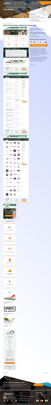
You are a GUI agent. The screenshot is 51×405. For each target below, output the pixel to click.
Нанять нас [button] (38, 384)
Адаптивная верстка (36, 36)
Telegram (16, 401)
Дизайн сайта (34, 35)
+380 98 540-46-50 (39, 0)
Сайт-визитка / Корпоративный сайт (38, 17)
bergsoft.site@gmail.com (11, 398)
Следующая (45, 372)
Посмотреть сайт (32, 64)
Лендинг (21, 394)
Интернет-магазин (34, 19)
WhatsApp (11, 401)
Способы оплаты (38, 398)
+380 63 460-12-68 (32, 0)
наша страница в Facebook (41, 394)
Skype (4, 401)
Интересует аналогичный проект (39, 45)
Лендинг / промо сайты (35, 16)
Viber (7, 401)
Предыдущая (6, 372)
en (43, 0)
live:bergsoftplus (25, 0)
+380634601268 (11, 396)
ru (47, 0)
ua (45, 0)
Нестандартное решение (35, 20)
